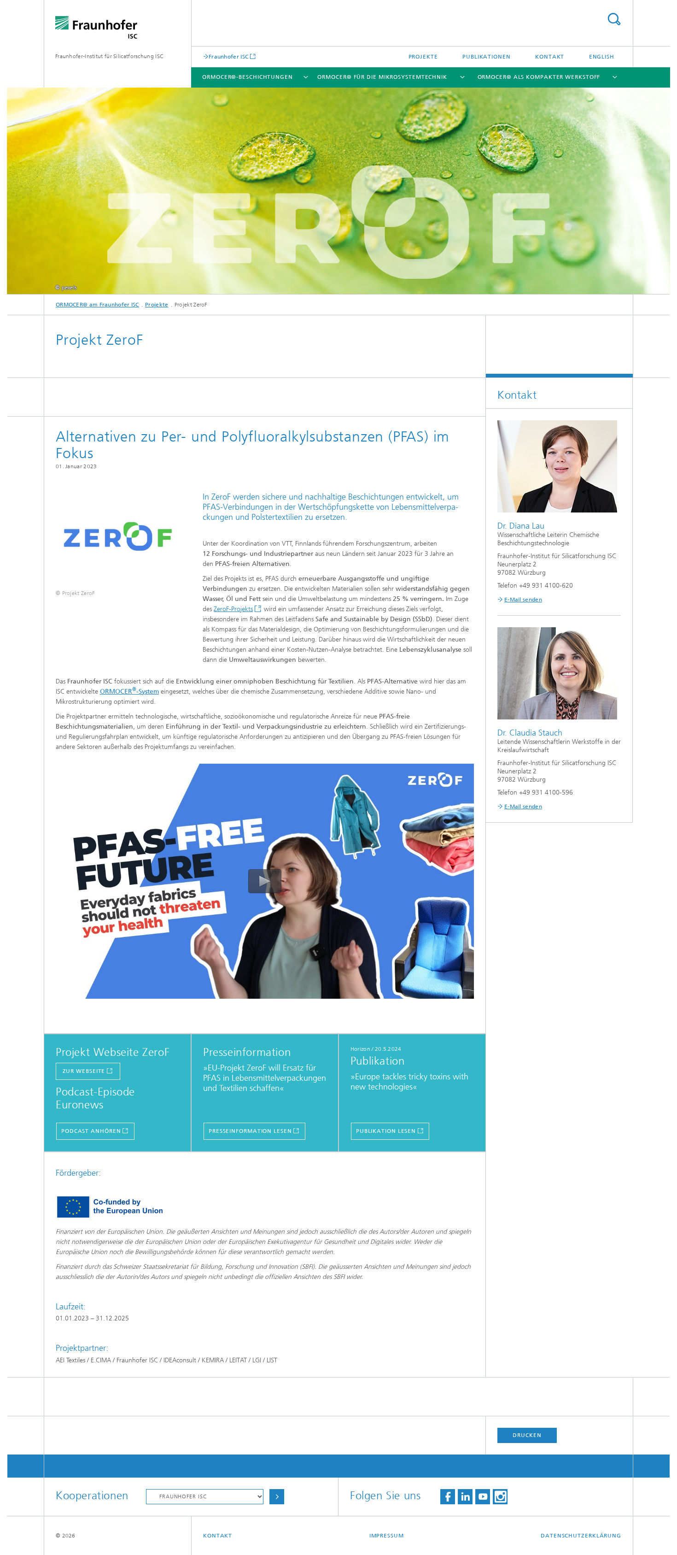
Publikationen (486, 56)
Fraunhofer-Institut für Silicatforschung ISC (109, 56)
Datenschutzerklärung (581, 1535)
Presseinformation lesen (250, 1131)
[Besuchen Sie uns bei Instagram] (500, 1496)
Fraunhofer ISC (228, 56)
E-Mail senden (523, 599)
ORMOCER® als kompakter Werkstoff (539, 77)
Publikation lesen (386, 1131)
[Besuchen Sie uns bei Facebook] (447, 1496)
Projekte (423, 56)
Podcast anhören (91, 1131)
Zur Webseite (84, 1071)
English (601, 56)
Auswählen (276, 1496)
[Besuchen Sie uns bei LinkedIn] (465, 1496)
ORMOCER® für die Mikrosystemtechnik (382, 77)
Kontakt (549, 56)
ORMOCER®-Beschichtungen (247, 77)
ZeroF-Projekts (233, 609)
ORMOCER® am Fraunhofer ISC (97, 304)
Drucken (527, 1435)
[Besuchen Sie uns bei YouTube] (482, 1496)
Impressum (386, 1535)
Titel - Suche (614, 19)
